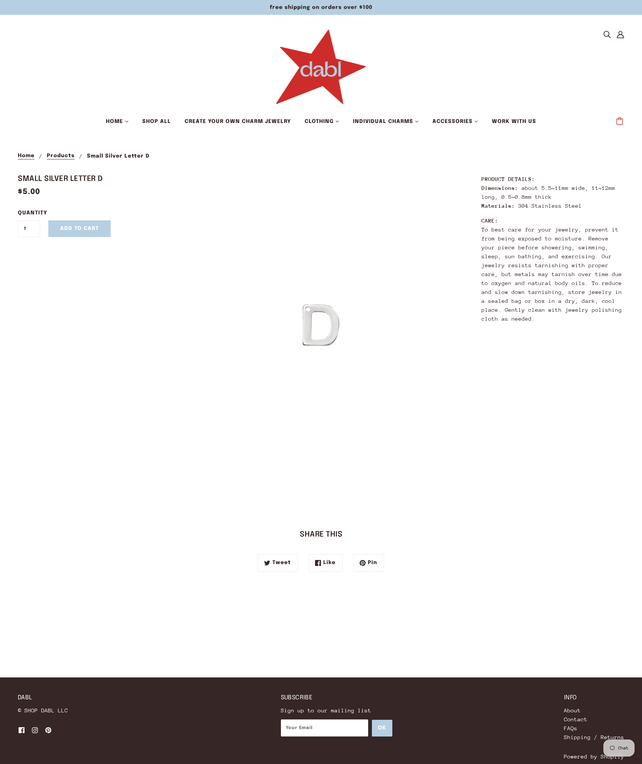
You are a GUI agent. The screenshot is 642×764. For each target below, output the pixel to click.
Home (26, 155)
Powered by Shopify (594, 756)
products (61, 155)
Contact (575, 719)
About (572, 710)
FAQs (570, 728)
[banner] (321, 66)
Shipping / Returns (594, 737)
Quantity (29, 213)
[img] (607, 34)
